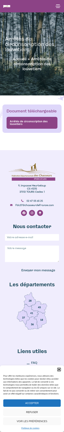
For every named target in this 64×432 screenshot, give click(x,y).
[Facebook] (24, 213)
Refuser (32, 412)
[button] (59, 369)
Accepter (32, 403)
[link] (30, 299)
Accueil (20, 59)
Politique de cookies (30, 428)
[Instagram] (32, 213)
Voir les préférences (32, 421)
